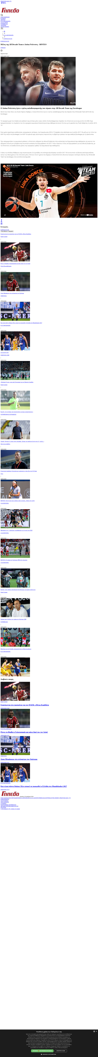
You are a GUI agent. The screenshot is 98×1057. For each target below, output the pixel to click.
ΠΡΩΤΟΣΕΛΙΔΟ (5, 1)
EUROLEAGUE (8, 38)
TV (10, 1)
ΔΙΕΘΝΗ (3, 19)
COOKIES (3, 803)
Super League (4, 701)
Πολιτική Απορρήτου (63, 1047)
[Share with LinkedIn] (1, 224)
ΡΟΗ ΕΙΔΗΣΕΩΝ (5, 17)
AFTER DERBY (5, 26)
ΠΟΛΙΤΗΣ (3, 807)
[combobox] (94, 1031)
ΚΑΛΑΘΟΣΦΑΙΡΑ (5, 21)
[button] (49, 1054)
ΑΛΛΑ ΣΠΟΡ (4, 22)
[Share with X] (1, 222)
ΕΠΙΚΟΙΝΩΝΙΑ (5, 799)
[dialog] (49, 1043)
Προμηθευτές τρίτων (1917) (47, 1040)
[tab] (4, 231)
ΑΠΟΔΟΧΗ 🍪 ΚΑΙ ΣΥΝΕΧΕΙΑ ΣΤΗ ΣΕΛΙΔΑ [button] (42, 1050)
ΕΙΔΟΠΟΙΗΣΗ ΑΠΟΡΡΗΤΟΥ (8, 804)
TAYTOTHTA (4, 800)
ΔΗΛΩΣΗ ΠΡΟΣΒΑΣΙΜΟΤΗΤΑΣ (9, 806)
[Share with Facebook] (1, 220)
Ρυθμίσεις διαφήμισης (51, 1046)
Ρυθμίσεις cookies (54, 1047)
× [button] (96, 1031)
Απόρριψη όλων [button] (61, 1050)
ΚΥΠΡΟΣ (3, 18)
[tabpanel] (49, 454)
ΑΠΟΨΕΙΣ (3, 25)
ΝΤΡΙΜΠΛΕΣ (4, 24)
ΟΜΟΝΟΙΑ (4, 756)
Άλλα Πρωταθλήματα (6, 729)
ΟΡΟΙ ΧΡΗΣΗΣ (5, 802)
